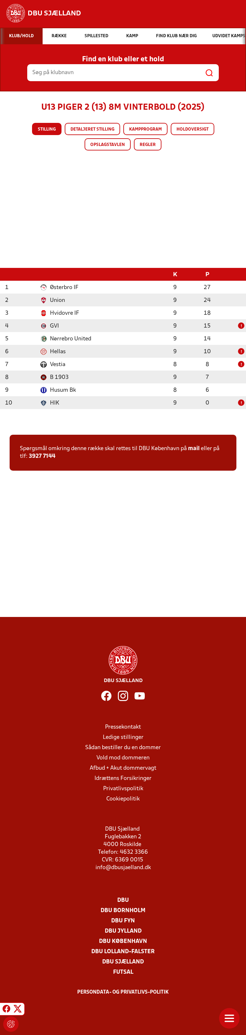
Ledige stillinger (123, 737)
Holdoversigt (192, 129)
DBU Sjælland (123, 962)
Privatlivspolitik (123, 788)
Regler (148, 145)
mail (194, 448)
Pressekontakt (123, 727)
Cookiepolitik (123, 799)
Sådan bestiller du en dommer (123, 747)
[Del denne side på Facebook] (6, 1010)
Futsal (123, 972)
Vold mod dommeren (123, 758)
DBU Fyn (123, 921)
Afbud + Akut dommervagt (123, 768)
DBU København (123, 941)
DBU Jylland (123, 931)
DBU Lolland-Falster (123, 951)
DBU (123, 900)
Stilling (47, 129)
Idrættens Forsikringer (123, 778)
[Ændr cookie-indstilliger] (11, 1024)
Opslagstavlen (107, 145)
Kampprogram (145, 129)
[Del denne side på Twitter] (17, 1010)
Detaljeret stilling (92, 129)
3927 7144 (42, 456)
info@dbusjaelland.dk (123, 867)
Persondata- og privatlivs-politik (123, 992)
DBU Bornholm (123, 910)
